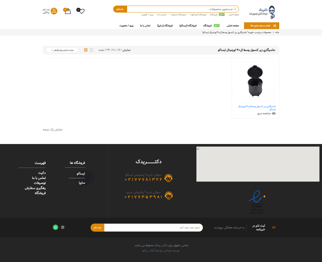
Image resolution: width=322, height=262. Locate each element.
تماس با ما (145, 25)
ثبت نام (97, 228)
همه (101, 50)
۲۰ (114, 50)
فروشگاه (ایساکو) (188, 25)
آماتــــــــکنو (149, 250)
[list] (91, 50)
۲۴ (108, 50)
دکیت (42, 173)
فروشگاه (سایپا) (165, 25)
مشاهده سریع (264, 113)
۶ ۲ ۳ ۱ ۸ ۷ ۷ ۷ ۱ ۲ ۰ (143, 179)
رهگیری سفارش (35, 188)
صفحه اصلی (233, 25)
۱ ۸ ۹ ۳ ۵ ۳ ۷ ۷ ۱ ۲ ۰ (143, 197)
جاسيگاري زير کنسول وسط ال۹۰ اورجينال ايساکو (257, 107)
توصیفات (40, 183)
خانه (277, 32)
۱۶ (119, 50)
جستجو (120, 9)
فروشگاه (207, 25)
